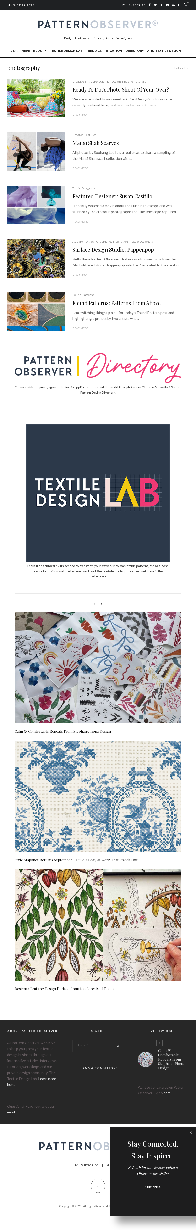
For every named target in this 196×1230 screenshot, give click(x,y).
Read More (80, 115)
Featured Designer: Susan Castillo (112, 196)
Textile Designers (83, 188)
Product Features (84, 135)
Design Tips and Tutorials (128, 81)
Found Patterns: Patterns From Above (116, 303)
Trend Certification (104, 51)
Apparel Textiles (83, 241)
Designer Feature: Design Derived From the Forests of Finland (65, 988)
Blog (37, 51)
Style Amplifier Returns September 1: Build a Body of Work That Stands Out (76, 860)
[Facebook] (149, 5)
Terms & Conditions (98, 1068)
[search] (118, 1046)
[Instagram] (161, 5)
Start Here (20, 51)
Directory (134, 51)
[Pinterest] (167, 5)
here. (167, 1093)
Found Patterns (83, 295)
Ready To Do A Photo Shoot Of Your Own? (120, 89)
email (11, 1112)
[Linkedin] (173, 5)
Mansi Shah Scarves (95, 143)
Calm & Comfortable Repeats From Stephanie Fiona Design (63, 731)
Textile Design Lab (66, 51)
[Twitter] (155, 5)
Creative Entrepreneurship (90, 81)
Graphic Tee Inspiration (112, 241)
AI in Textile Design (164, 51)
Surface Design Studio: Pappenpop (113, 249)
